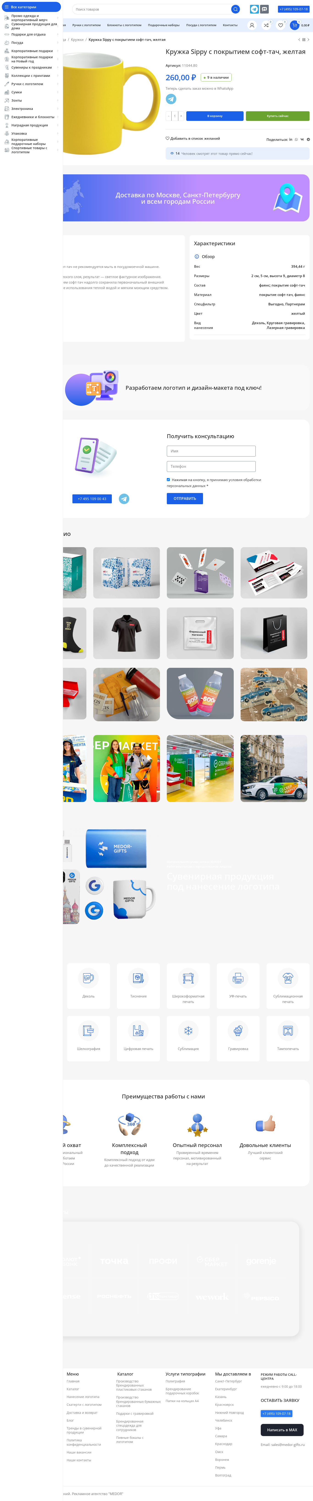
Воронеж (222, 1459)
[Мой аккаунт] (252, 25)
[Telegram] (254, 9)
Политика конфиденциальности (84, 1442)
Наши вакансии (79, 1452)
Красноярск (224, 1404)
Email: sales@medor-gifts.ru (283, 1444)
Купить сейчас (277, 116)
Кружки (77, 39)
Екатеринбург (226, 1389)
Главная (73, 1381)
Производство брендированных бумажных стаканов (138, 1401)
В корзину (214, 116)
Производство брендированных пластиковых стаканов (134, 1385)
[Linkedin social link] (291, 139)
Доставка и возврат (82, 1412)
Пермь (220, 1467)
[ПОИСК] (235, 9)
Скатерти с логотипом (84, 1404)
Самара (221, 1436)
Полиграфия (175, 1381)
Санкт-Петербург (228, 1381)
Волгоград (223, 1475)
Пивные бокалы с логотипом (130, 1439)
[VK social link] (302, 139)
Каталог (73, 1389)
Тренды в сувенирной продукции (84, 1430)
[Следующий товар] (308, 40)
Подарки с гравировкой (135, 1413)
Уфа (218, 1428)
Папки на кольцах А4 (182, 1401)
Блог (70, 1420)
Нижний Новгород (229, 1412)
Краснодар (223, 1444)
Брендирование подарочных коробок (182, 1391)
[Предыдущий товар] (299, 40)
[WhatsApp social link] (296, 139)
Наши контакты (79, 1460)
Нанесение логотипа (83, 1397)
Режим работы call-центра (279, 1376)
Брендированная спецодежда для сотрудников (129, 1425)
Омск (219, 1452)
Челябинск (223, 1420)
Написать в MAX (282, 1429)
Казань (220, 1397)
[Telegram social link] (308, 139)
